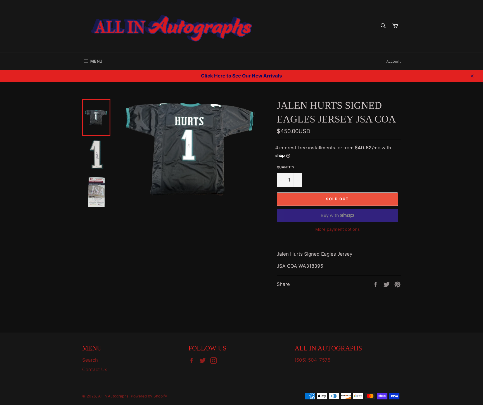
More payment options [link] (337, 229)
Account (393, 61)
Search (90, 360)
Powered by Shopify (149, 396)
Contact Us (94, 369)
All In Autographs (113, 396)
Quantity (286, 167)
